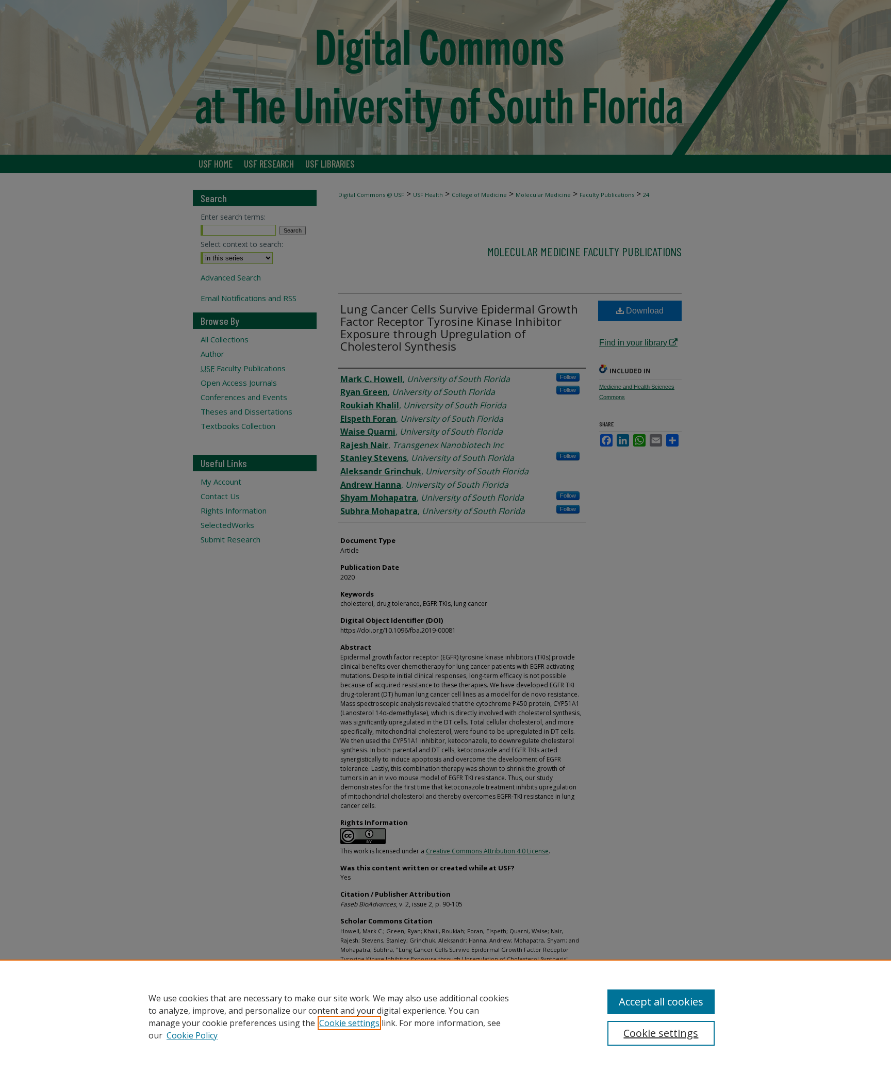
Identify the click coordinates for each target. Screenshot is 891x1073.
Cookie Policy (192, 1035)
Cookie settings (349, 1023)
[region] (445, 1016)
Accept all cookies (661, 1002)
